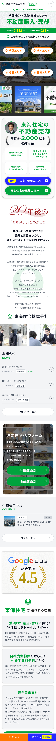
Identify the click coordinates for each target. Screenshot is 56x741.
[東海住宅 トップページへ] (13, 4)
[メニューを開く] (51, 4)
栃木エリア (43, 50)
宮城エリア (43, 72)
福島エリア (15, 72)
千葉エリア (15, 50)
